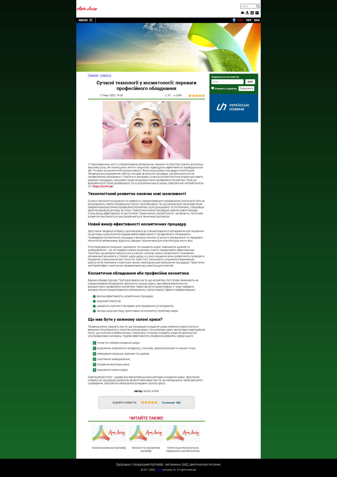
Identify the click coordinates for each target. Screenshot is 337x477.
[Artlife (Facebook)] (257, 12)
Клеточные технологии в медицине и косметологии (183, 449)
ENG (257, 20)
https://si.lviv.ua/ (103, 186)
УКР (249, 20)
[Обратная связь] (242, 12)
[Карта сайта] (247, 12)
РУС (240, 20)
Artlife (158, 469)
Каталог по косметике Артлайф (146, 449)
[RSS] (252, 12)
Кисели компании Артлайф (109, 447)
